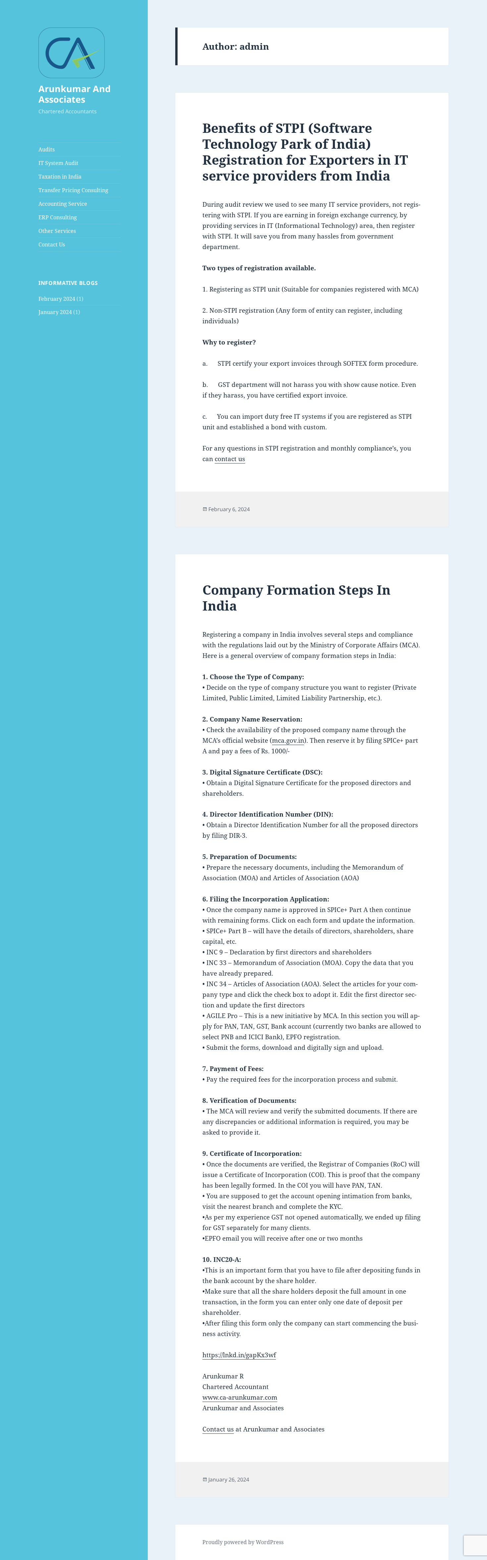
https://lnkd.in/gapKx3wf (239, 1355)
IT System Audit (58, 163)
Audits (46, 149)
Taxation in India (59, 176)
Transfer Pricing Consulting (73, 190)
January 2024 (55, 312)
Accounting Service (62, 203)
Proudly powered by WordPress (243, 1542)
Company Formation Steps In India (296, 597)
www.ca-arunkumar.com (239, 1397)
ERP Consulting (57, 217)
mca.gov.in (288, 740)
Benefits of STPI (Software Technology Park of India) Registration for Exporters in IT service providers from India (305, 151)
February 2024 (56, 298)
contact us (230, 459)
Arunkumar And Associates (74, 93)
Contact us (218, 1429)
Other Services (57, 231)
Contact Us (51, 244)
